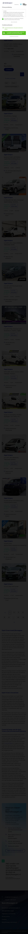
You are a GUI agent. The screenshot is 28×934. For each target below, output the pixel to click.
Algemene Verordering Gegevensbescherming (12, 19)
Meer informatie (14, 21)
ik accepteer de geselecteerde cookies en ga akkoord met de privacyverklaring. (13, 33)
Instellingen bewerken (14, 36)
